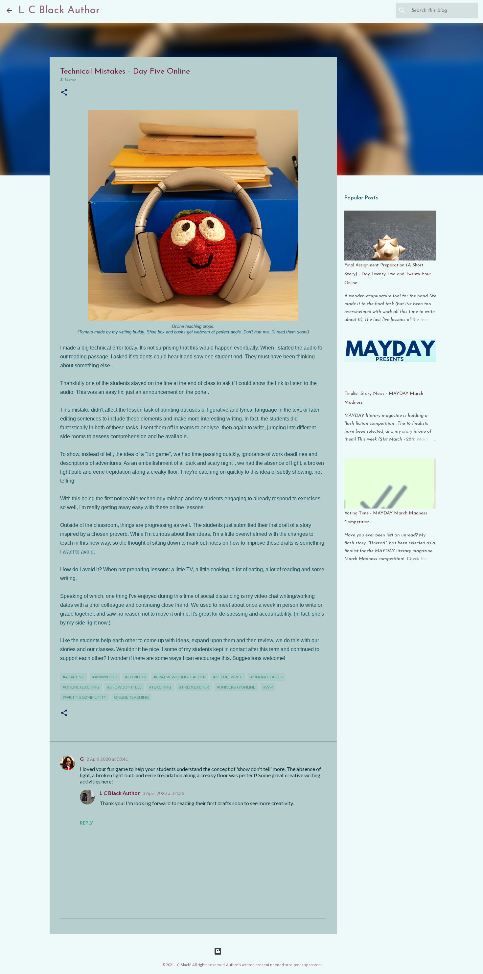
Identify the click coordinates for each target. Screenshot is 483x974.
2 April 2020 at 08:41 (107, 759)
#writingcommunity (84, 697)
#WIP (268, 687)
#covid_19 (135, 676)
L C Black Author (59, 10)
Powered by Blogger (245, 951)
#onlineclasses (266, 676)
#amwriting (104, 676)
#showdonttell (124, 687)
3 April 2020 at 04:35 (163, 793)
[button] (64, 92)
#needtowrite (227, 676)
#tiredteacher (194, 687)
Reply (86, 823)
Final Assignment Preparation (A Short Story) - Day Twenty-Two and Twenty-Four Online (387, 274)
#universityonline (236, 687)
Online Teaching (131, 697)
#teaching (160, 687)
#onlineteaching (81, 687)
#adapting (73, 676)
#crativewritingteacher (179, 676)
